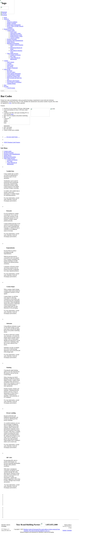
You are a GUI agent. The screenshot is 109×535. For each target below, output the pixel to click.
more (12, 114)
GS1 (10, 103)
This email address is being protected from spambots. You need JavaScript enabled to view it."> (42, 530)
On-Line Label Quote (12, 137)
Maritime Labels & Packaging (31, 529)
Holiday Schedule (67, 530)
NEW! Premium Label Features (12, 142)
